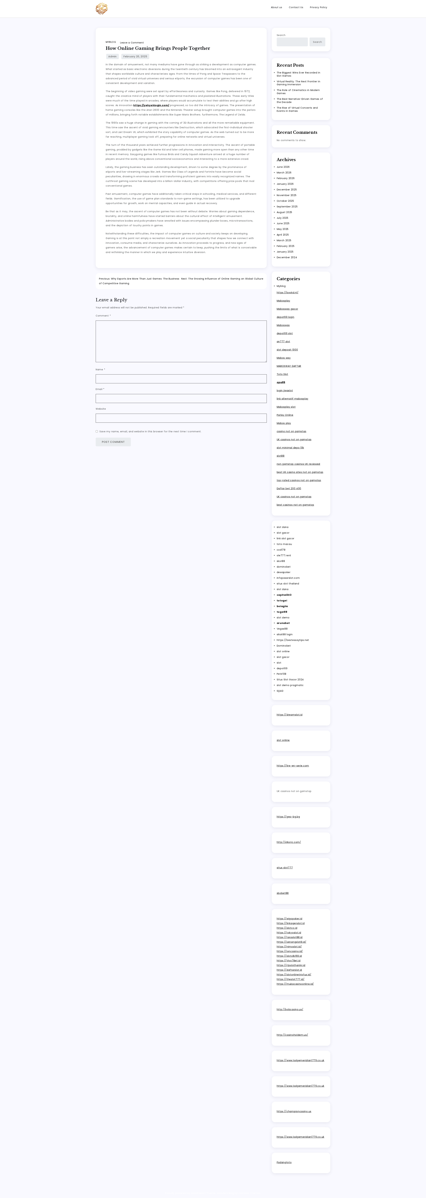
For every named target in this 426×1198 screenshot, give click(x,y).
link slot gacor (286, 538)
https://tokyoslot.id (289, 932)
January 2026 (285, 184)
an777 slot (283, 341)
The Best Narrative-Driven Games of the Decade (300, 100)
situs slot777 (285, 867)
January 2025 (285, 251)
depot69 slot (285, 333)
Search (281, 35)
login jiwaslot (285, 390)
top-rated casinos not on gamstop (299, 480)
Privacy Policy (318, 7)
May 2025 (283, 229)
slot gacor (283, 532)
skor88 (281, 561)
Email (100, 389)
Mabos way (284, 358)
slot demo (283, 617)
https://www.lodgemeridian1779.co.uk (300, 1060)
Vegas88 (282, 628)
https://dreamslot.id (290, 714)
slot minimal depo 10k (290, 447)
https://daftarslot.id (289, 970)
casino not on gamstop (292, 431)
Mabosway (283, 325)
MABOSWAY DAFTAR (289, 366)
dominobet (284, 566)
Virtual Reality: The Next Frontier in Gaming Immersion (298, 83)
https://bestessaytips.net (293, 640)
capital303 (284, 595)
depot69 (282, 668)
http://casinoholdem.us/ (292, 1035)
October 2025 (285, 201)
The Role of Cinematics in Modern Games (298, 91)
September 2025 (287, 206)
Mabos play (284, 423)
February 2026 (286, 178)
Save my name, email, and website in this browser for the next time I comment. (151, 431)
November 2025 (287, 195)
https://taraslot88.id (290, 937)
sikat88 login (285, 634)
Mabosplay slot (286, 406)
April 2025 (283, 234)
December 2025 (287, 189)
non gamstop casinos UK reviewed (298, 464)
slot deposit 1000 (287, 349)
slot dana (283, 527)
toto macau (284, 544)
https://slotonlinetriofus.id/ (294, 974)
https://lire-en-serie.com (293, 765)
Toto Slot (282, 374)
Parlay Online (285, 415)
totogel (282, 600)
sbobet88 (283, 893)
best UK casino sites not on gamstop (300, 472)
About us (276, 7)
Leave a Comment (132, 42)
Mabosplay (283, 300)
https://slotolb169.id (289, 956)
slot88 (281, 455)
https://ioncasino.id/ (290, 951)
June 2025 (283, 223)
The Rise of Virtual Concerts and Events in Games (297, 109)
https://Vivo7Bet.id (289, 960)
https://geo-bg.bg (288, 816)
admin (112, 56)
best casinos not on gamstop (295, 504)
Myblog (111, 42)
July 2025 (282, 218)
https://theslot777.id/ (291, 979)
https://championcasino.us (294, 1111)
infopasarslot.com (288, 578)
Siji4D (280, 691)
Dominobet (284, 645)
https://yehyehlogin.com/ (151, 105)
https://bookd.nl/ (288, 292)
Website (101, 408)
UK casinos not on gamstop (294, 439)
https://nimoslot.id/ (289, 946)
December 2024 (287, 257)
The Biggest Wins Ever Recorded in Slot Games (298, 74)
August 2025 (284, 212)
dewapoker (284, 572)
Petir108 (282, 674)
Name (100, 369)
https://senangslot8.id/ (291, 942)
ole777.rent (284, 555)
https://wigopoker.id (289, 918)
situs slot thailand (288, 583)
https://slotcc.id (287, 928)
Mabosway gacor (287, 309)
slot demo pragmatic (290, 685)
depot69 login (285, 317)
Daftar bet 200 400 (289, 488)
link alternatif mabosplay (293, 398)
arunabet (283, 623)
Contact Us (296, 7)
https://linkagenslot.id (291, 923)
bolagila (282, 606)
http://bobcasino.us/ (290, 1009)
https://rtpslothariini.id (291, 965)
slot (279, 662)
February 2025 (286, 246)
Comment (103, 315)
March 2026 (284, 172)
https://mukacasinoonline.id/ (295, 984)
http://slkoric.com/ (289, 842)
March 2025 (284, 240)
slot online (283, 651)
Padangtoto (284, 1162)
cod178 (281, 549)
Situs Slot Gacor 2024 (290, 679)
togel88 (282, 612)
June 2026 (283, 167)
